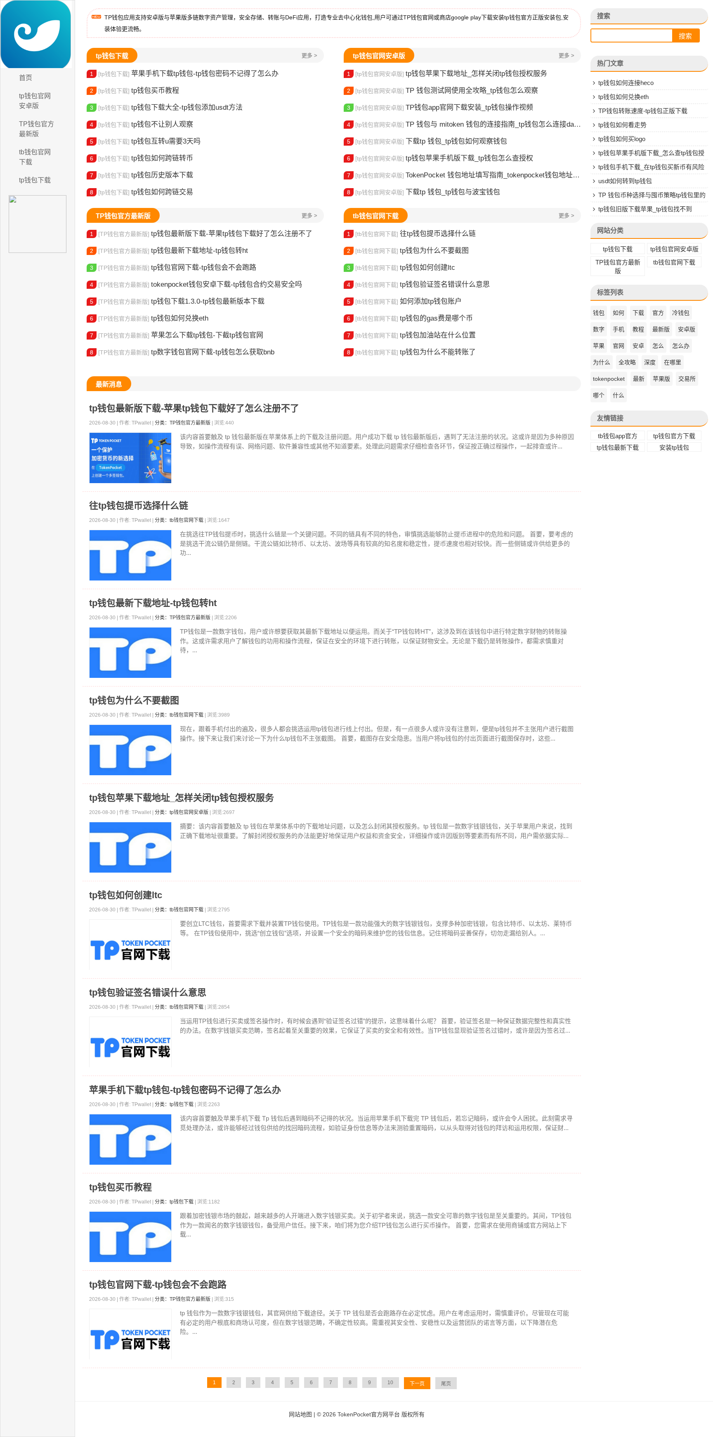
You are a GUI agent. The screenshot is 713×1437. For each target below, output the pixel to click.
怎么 (658, 345)
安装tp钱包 (674, 447)
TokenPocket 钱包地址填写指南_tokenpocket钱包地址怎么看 (464, 175)
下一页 (417, 1384)
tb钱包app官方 (617, 435)
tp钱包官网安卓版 (35, 100)
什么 (618, 395)
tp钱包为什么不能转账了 (411, 352)
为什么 (601, 362)
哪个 (598, 395)
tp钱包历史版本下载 (141, 175)
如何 (618, 312)
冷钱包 (680, 312)
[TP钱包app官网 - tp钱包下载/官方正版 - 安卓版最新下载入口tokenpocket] (37, 34)
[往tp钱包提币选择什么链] (130, 555)
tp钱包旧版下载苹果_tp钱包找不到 (645, 208)
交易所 (687, 378)
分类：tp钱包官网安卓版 (181, 812)
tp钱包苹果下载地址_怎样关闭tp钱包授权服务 (447, 74)
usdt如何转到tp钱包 (625, 180)
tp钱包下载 (35, 180)
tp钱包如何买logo (621, 138)
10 (390, 1382)
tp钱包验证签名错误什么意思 (418, 284)
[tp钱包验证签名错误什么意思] (130, 1047)
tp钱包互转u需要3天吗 (145, 141)
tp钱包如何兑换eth (149, 318)
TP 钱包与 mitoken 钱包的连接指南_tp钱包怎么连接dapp (464, 124)
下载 (638, 312)
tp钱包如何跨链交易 (141, 192)
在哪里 (672, 362)
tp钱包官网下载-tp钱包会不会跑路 (173, 267)
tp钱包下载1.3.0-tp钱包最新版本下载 (177, 301)
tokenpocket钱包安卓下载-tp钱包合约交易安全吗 (196, 284)
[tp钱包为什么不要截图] (130, 750)
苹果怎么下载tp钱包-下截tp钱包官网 (176, 335)
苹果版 (661, 378)
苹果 (598, 345)
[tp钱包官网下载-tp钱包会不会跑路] (130, 1340)
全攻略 (627, 362)
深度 (650, 362)
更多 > (309, 55)
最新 (639, 378)
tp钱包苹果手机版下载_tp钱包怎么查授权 (440, 158)
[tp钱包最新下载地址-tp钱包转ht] (130, 653)
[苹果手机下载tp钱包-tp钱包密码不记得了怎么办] (130, 1140)
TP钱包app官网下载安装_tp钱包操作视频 (440, 107)
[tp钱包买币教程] (130, 1237)
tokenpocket (609, 378)
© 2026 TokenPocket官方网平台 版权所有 (371, 1414)
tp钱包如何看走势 (622, 124)
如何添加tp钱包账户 (404, 301)
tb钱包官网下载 (35, 157)
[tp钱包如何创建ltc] (130, 950)
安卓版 (686, 329)
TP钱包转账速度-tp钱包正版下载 (642, 110)
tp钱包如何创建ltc (401, 267)
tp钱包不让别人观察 (141, 124)
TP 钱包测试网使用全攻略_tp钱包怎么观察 (442, 90)
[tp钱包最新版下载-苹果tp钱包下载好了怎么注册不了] (130, 458)
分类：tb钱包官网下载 (179, 520)
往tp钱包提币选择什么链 (411, 234)
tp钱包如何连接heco (626, 82)
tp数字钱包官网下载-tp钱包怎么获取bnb (182, 352)
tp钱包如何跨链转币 (141, 158)
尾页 (446, 1384)
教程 (638, 329)
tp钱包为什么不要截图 (408, 251)
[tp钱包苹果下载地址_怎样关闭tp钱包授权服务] (130, 847)
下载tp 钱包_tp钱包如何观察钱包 (427, 141)
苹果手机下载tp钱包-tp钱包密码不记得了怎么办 (184, 74)
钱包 (598, 312)
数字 (598, 329)
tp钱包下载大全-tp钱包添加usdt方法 (166, 107)
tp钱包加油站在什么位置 (411, 335)
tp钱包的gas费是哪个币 (410, 318)
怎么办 (680, 345)
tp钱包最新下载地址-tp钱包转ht (169, 251)
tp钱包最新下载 (618, 447)
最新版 (661, 329)
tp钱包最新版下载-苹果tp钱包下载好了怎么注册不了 (201, 234)
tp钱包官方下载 (674, 435)
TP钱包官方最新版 (36, 128)
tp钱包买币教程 (134, 90)
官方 (658, 312)
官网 (618, 345)
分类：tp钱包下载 (174, 1104)
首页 (25, 77)
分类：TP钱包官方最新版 (182, 423)
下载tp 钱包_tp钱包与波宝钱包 (423, 192)
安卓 (638, 345)
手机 (618, 329)
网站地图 (300, 1414)
